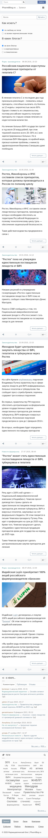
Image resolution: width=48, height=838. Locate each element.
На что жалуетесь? (10, 725)
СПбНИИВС (25, 802)
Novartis (14, 769)
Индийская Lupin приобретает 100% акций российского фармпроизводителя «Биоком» (23, 575)
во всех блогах (10, 46)
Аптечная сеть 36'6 (36, 771)
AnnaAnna (6, 723)
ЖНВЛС (8, 783)
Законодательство (9, 170)
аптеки (6, 771)
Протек (6, 795)
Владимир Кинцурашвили (23, 777)
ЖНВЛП (36, 780)
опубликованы (25, 380)
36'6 (7, 762)
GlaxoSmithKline (24, 766)
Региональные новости (11, 736)
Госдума (39, 777)
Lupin (15, 615)
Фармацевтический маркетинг (14, 692)
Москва (29, 789)
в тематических (10, 52)
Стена (41, 826)
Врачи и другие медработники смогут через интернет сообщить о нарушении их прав (23, 738)
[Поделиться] (3, 161)
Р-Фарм (15, 795)
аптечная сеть (18, 771)
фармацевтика (13, 805)
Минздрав (31, 786)
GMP (35, 766)
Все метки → (42, 811)
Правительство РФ (33, 792)
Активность (29, 826)
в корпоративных (11, 49)
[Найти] (23, 2)
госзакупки (13, 780)
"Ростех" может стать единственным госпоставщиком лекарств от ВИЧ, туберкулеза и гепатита (24, 459)
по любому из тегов (12, 30)
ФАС (38, 804)
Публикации (22, 684)
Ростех (20, 799)
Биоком (6, 621)
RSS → (43, 746)
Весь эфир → (35, 746)
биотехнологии (26, 774)
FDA (13, 765)
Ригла (11, 798)
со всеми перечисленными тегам (18, 33)
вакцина (38, 774)
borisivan (5, 689)
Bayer (37, 763)
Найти (42, 17)
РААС (24, 795)
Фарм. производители (11, 62)
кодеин (26, 783)
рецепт (41, 795)
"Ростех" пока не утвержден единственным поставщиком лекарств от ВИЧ (19, 262)
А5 (30, 768)
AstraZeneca (26, 763)
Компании (36, 821)
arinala (4, 733)
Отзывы (32, 684)
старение (37, 802)
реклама (32, 795)
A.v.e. (15, 763)
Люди (25, 821)
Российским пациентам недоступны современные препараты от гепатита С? (23, 69)
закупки (17, 783)
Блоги (16, 821)
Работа (17, 826)
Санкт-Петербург (33, 798)
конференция (37, 783)
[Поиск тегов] (44, 755)
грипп (25, 781)
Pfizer (23, 768)
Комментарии (8, 684)
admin (4, 702)
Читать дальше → (38, 156)
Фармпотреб (27, 805)
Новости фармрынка (10, 452)
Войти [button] (41, 2)
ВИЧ (8, 777)
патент (17, 792)
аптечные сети (11, 774)
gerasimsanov (7, 712)
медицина (16, 786)
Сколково (12, 801)
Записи (6, 821)
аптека (39, 768)
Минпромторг (14, 789)
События (7, 826)
